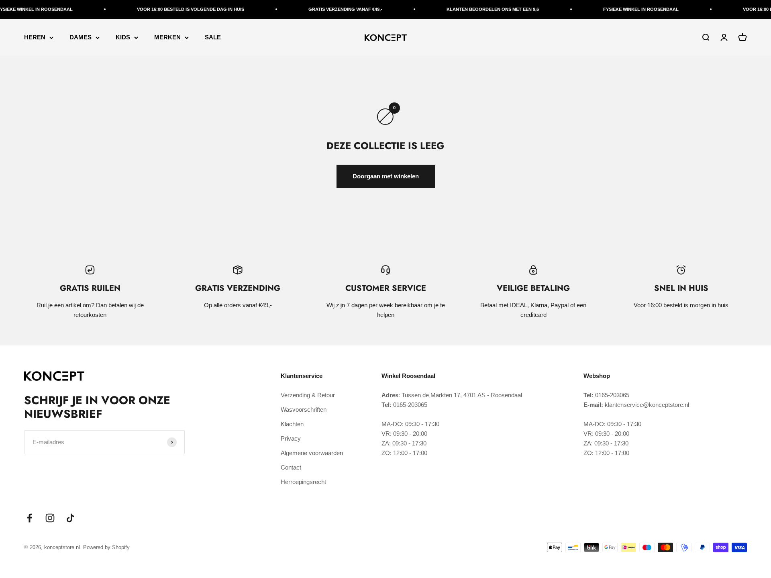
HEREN (34, 37)
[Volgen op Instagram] (50, 518)
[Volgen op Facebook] (29, 518)
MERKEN (167, 37)
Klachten (292, 424)
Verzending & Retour (308, 395)
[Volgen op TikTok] (70, 518)
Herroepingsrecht (303, 481)
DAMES (80, 37)
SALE (213, 37)
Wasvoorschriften (303, 409)
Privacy (291, 438)
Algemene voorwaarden (312, 452)
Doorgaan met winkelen (386, 176)
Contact (291, 467)
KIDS (123, 37)
